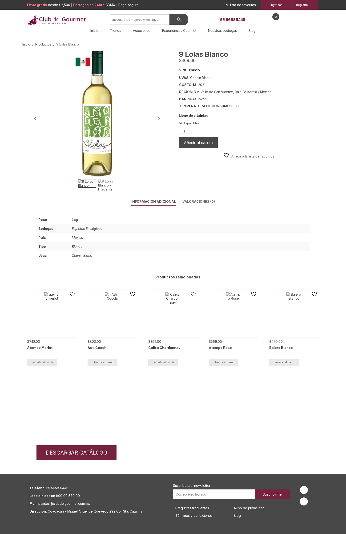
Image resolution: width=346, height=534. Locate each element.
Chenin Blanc (82, 255)
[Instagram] (304, 501)
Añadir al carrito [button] (43, 362)
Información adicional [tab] (153, 201)
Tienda (115, 31)
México (77, 238)
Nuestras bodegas (222, 31)
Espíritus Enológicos (87, 229)
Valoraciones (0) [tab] (198, 201)
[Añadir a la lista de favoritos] (72, 294)
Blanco (77, 246)
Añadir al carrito (198, 142)
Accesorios (141, 31)
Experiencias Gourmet (179, 31)
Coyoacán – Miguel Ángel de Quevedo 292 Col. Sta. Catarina (95, 511)
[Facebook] (304, 490)
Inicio (94, 31)
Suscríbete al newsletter (191, 486)
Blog (252, 31)
